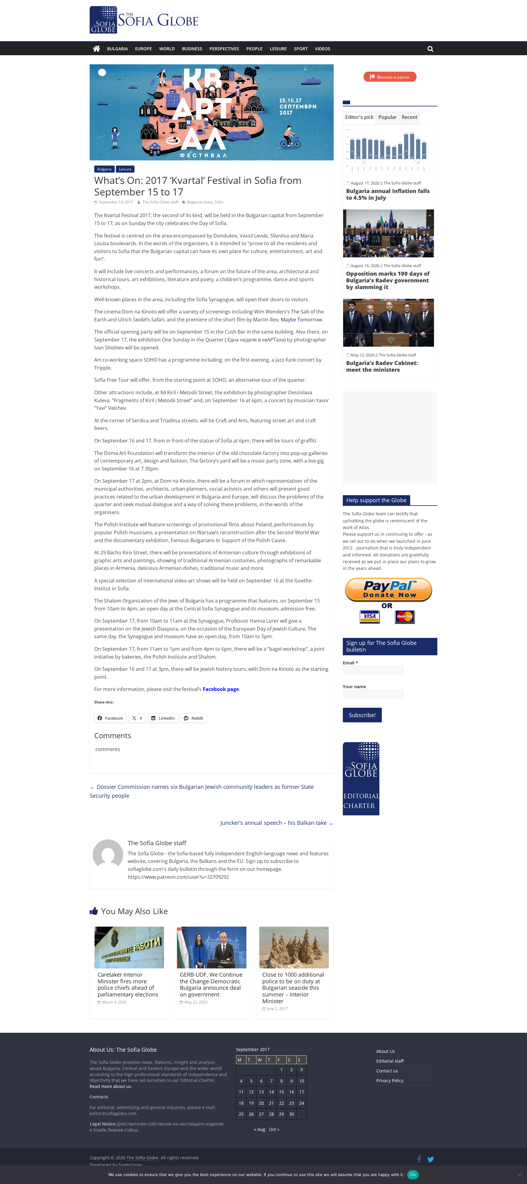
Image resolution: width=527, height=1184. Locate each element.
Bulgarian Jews (199, 202)
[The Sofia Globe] (96, 48)
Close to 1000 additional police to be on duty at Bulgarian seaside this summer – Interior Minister (293, 987)
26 (251, 1114)
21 (271, 1103)
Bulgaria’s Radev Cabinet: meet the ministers (382, 366)
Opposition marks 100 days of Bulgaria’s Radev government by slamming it (387, 280)
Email (350, 663)
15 (281, 1092)
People (254, 49)
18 (241, 1103)
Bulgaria (117, 49)
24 (301, 1103)
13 (261, 1092)
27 (261, 1114)
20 (261, 1103)
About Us (385, 1051)
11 (241, 1092)
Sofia (219, 202)
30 (291, 1114)
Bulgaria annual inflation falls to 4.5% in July (388, 194)
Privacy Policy (389, 1080)
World (167, 49)
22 (281, 1103)
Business (192, 49)
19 (251, 1103)
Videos (322, 49)
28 (271, 1114)
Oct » (274, 1129)
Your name (354, 686)
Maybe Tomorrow (301, 319)
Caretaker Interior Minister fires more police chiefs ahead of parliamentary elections (128, 984)
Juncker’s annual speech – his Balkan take (277, 822)
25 (241, 1114)
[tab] (359, 118)
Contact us (387, 1071)
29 (281, 1114)
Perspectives (224, 49)
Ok (413, 1174)
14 (271, 1092)
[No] (519, 1175)
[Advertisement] (390, 438)
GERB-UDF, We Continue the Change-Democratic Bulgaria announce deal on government (211, 984)
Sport (301, 49)
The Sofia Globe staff (161, 202)
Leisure (278, 49)
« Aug (259, 1129)
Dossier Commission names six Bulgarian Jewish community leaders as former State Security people (202, 791)
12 (251, 1092)
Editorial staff (389, 1061)
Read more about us (110, 1086)
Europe (143, 49)
